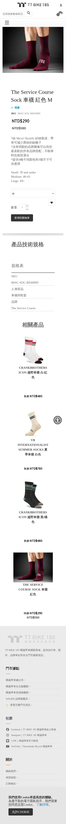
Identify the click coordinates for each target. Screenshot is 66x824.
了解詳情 (42, 804)
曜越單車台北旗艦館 (17, 686)
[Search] (28, 13)
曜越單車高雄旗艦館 (17, 692)
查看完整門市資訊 (20, 705)
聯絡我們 (11, 771)
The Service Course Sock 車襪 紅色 (33, 589)
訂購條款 (11, 783)
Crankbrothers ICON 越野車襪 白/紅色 (33, 372)
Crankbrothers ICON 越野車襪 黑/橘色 (33, 517)
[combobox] (18, 14)
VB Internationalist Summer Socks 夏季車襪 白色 (33, 447)
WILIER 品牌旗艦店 (17, 698)
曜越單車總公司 (15, 680)
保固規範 (11, 777)
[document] (33, 805)
